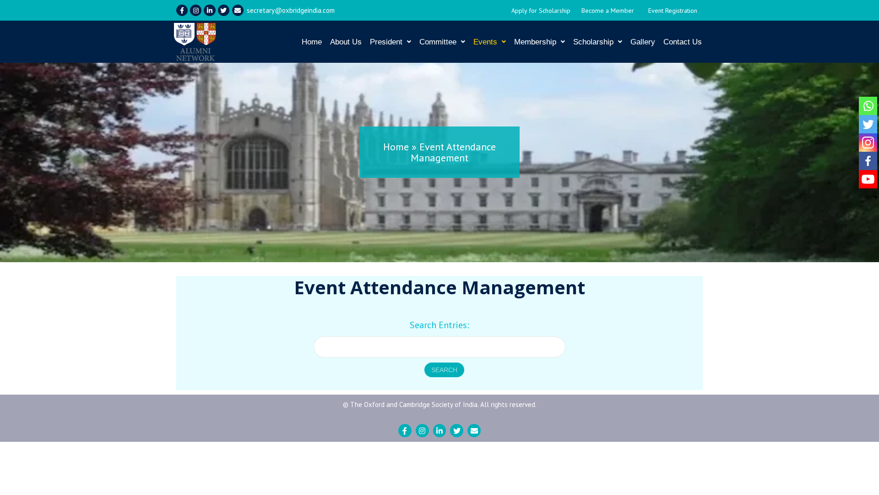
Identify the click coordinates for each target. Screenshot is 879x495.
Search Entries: (439, 324)
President (386, 42)
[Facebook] (868, 161)
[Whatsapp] (868, 106)
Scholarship (593, 42)
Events (485, 42)
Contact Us (682, 42)
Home (312, 42)
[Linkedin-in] (209, 10)
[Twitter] (223, 10)
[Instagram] (195, 10)
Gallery (642, 42)
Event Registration (672, 10)
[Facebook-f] (182, 10)
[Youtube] (868, 179)
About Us (346, 42)
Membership (535, 42)
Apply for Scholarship (540, 10)
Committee (437, 42)
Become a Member (607, 10)
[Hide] (875, 197)
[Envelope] (238, 10)
